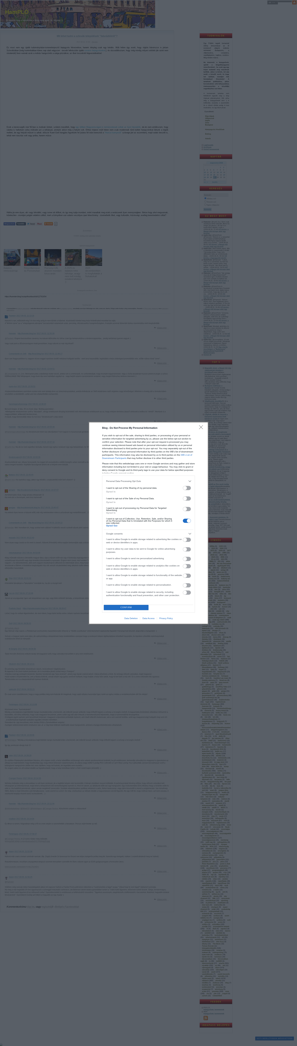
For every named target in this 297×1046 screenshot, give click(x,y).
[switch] (187, 488)
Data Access (148, 618)
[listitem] (148, 481)
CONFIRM (126, 607)
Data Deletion (131, 618)
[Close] (202, 428)
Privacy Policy (166, 618)
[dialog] (148, 523)
